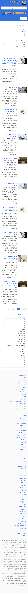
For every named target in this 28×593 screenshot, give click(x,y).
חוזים (25, 384)
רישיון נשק (23, 482)
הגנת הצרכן (23, 399)
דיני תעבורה (23, 530)
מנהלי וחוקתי (23, 403)
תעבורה (24, 398)
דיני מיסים (23, 444)
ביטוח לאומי (23, 381)
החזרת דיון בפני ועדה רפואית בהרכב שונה (10, 159)
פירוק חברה (23, 458)
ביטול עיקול (23, 446)
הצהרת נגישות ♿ (21, 533)
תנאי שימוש (23, 535)
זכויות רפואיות (23, 425)
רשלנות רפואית (22, 410)
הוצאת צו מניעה (22, 511)
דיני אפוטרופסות (22, 466)
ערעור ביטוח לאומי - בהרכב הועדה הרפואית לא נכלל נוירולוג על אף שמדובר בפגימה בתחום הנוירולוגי (9, 62)
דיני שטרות (23, 499)
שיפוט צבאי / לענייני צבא (20, 423)
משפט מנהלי (23, 480)
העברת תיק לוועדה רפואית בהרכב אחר (11, 110)
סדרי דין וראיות (22, 375)
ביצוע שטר (23, 434)
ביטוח (24, 379)
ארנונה (24, 473)
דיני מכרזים (23, 490)
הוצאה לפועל (23, 475)
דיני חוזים (24, 472)
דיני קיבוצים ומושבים (21, 453)
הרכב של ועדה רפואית (10, 87)
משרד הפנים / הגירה (21, 408)
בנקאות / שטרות (22, 382)
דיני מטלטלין (23, 487)
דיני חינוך (24, 470)
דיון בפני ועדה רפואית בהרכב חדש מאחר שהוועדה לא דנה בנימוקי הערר (9, 284)
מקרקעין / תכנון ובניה (21, 389)
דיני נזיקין (24, 393)
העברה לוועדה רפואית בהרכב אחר (10, 135)
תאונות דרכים (23, 508)
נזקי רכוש (24, 518)
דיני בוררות (23, 468)
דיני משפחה (23, 391)
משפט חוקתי (23, 492)
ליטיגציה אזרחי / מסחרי (20, 527)
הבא (3, 309)
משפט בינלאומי (22, 429)
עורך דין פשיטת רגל (21, 430)
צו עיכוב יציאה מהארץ (21, 465)
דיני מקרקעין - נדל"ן (21, 523)
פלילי (25, 377)
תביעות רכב (23, 513)
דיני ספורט (23, 427)
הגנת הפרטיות (22, 484)
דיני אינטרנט (23, 489)
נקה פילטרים (21, 29)
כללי (25, 374)
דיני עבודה (23, 394)
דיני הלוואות (23, 441)
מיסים (24, 387)
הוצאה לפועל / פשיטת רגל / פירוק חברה (16, 401)
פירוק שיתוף (23, 478)
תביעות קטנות (23, 418)
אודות (25, 504)
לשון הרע (24, 448)
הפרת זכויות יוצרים (21, 477)
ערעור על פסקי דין (21, 515)
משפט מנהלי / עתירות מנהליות (18, 525)
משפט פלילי (23, 532)
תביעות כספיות (22, 420)
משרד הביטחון (22, 406)
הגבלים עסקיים (22, 432)
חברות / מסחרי (22, 405)
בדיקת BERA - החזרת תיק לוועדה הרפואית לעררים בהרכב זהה (10, 209)
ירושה (24, 386)
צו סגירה (24, 494)
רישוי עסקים (23, 501)
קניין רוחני (24, 396)
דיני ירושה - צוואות (21, 460)
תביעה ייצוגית (23, 417)
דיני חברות (23, 442)
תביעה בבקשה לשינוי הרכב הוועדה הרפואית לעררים (10, 258)
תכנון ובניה (23, 520)
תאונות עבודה (23, 509)
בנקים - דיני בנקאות (21, 435)
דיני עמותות (23, 422)
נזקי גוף (24, 516)
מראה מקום (23, 439)
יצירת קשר (23, 451)
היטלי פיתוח (23, 485)
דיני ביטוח (23, 463)
